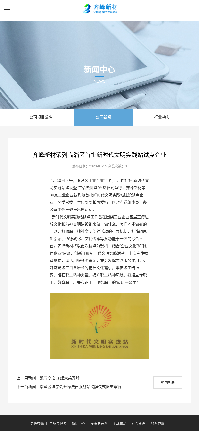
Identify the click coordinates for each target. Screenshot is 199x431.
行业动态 (162, 117)
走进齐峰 (37, 423)
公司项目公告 (41, 117)
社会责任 (138, 423)
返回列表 (168, 383)
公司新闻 (103, 117)
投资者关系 (99, 423)
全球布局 (119, 423)
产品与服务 (57, 423)
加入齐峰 (157, 423)
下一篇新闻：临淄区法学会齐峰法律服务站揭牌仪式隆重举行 (69, 387)
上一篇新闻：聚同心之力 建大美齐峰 (48, 378)
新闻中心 (78, 423)
